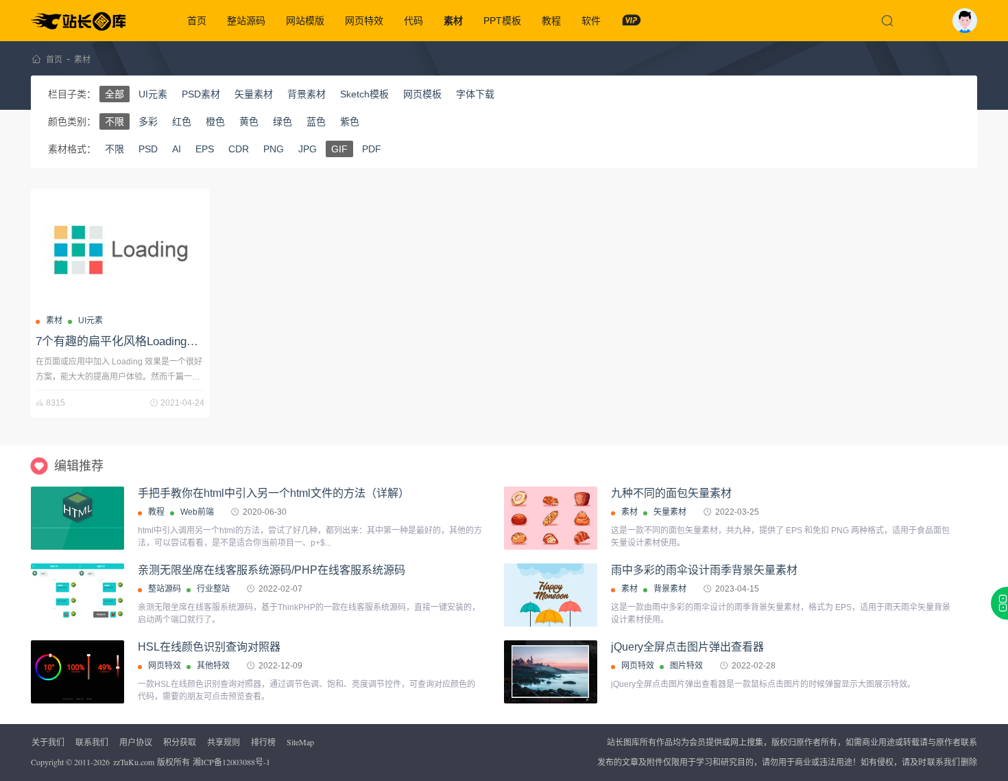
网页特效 (364, 20)
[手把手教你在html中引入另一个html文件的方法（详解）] (77, 518)
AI (176, 148)
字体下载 (475, 94)
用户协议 (135, 741)
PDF (371, 148)
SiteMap (300, 741)
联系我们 (91, 741)
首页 (196, 20)
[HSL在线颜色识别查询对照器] (77, 671)
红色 (181, 121)
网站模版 (305, 20)
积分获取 (179, 741)
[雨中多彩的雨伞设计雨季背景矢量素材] (550, 595)
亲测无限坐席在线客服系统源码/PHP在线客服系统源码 (271, 570)
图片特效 (686, 666)
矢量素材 (254, 94)
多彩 (148, 121)
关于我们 (48, 741)
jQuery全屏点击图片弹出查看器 (687, 647)
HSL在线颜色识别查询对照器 (209, 647)
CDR (238, 148)
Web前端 (197, 512)
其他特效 (213, 666)
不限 (114, 121)
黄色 (249, 121)
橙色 (215, 121)
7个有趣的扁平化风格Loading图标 (123, 341)
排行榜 (263, 741)
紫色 (349, 121)
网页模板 (422, 94)
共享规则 (223, 741)
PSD (148, 148)
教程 (551, 20)
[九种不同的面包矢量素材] (550, 518)
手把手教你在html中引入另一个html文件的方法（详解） (273, 493)
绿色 (282, 121)
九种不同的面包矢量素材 (671, 493)
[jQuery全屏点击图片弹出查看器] (550, 671)
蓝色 (316, 121)
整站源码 (246, 20)
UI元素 (153, 94)
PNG (273, 148)
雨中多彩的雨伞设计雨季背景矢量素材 (704, 570)
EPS (204, 148)
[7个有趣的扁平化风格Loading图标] (120, 250)
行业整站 (213, 589)
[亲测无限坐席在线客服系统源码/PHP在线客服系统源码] (77, 595)
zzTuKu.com (133, 761)
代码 (413, 20)
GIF (339, 148)
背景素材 (306, 94)
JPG (307, 148)
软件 (591, 20)
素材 (453, 20)
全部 (114, 94)
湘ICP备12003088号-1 (231, 761)
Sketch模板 (364, 94)
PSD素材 (201, 94)
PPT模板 (502, 20)
